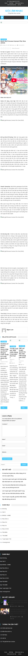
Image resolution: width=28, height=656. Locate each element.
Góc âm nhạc (14, 10)
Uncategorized (6, 542)
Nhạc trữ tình (5, 529)
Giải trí (3, 512)
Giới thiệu (11, 3)
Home (6, 3)
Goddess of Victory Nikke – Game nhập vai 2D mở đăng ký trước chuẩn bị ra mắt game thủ (5, 351)
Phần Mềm (4, 532)
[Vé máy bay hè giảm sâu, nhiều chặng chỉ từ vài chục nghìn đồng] (5, 602)
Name (4, 439)
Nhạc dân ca (5, 518)
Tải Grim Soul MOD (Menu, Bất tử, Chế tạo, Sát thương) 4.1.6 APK (5, 407)
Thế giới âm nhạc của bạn (8, 641)
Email (3, 445)
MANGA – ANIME (6, 515)
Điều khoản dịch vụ (19, 3)
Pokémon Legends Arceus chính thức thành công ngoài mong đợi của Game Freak (24, 407)
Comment (5, 424)
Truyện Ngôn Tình (6, 539)
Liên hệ (19, 4)
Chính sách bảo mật (11, 4)
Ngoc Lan (14, 45)
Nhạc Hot (4, 522)
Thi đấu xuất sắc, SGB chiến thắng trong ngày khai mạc (14, 352)
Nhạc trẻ (4, 525)
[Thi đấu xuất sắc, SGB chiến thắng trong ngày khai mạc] (14, 342)
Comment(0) (21, 45)
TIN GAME (3, 39)
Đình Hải (22, 606)
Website (4, 452)
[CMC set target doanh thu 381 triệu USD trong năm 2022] (23, 342)
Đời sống (4, 508)
